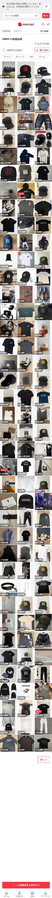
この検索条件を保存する (27, 885)
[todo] (48, 24)
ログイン (18, 31)
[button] (43, 24)
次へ (42, 759)
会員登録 (6, 31)
